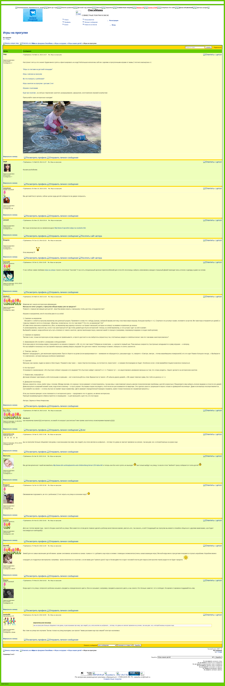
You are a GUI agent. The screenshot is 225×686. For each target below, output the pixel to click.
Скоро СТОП (152, 7)
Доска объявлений (186, 7)
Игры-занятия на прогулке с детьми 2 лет (38, 83)
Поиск (66, 19)
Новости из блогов (91, 24)
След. (8, 39)
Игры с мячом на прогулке (32, 74)
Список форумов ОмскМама (42, 43)
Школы (99, 7)
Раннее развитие (67, 7)
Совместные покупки (125, 7)
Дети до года (52, 7)
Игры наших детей (75, 43)
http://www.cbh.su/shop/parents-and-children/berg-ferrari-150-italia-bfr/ (78, 465)
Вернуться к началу (10, 156)
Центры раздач (202, 7)
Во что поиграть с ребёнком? (33, 79)
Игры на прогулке (15, 32)
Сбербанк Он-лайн (168, 7)
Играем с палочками (30, 88)
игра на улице (50, 270)
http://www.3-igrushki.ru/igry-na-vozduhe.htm (70, 228)
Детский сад (82, 7)
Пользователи (89, 19)
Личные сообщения (91, 22)
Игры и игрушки (60, 43)
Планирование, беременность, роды (30, 7)
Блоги (66, 24)
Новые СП (140, 7)
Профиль (67, 22)
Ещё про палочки (29, 93)
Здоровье (109, 7)
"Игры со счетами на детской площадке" (38, 69)
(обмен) (89, 7)
